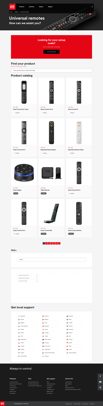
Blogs (66, 385)
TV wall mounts (13, 387)
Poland (22, 342)
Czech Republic (24, 326)
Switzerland (47, 349)
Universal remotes (23, 281)
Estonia (70, 326)
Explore (41, 7)
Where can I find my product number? (19, 66)
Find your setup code (51, 51)
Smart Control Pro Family (16, 384)
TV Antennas (50, 385)
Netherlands (23, 339)
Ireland (46, 336)
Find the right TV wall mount (35, 385)
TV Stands (12, 389)
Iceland (70, 332)
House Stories (68, 382)
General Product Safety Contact (73, 389)
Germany (71, 329)
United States (24, 356)
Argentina (23, 316)
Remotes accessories (24, 275)
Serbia (70, 342)
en (93, 7)
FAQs (48, 382)
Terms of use (85, 404)
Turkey (70, 349)
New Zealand (48, 339)
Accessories (12, 393)
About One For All (69, 387)
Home (11, 12)
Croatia (70, 322)
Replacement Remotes (24, 278)
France (46, 329)
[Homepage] (12, 7)
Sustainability (68, 384)
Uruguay (47, 356)
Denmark (47, 326)
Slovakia (22, 346)
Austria (22, 319)
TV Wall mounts (50, 389)
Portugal (47, 342)
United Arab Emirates (50, 352)
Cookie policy (68, 404)
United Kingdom (72, 352)
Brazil (70, 319)
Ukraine (22, 352)
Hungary (47, 332)
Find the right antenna (33, 384)
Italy (70, 336)
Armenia (47, 316)
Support (50, 7)
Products (21, 7)
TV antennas (13, 385)
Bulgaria (22, 322)
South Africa (47, 346)
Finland (22, 329)
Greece (22, 332)
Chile (46, 322)
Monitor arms (13, 391)
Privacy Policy (77, 404)
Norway (70, 339)
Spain (70, 346)
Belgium (46, 319)
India (22, 336)
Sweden (22, 349)
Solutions (31, 7)
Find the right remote (33, 382)
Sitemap (92, 404)
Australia (71, 316)
